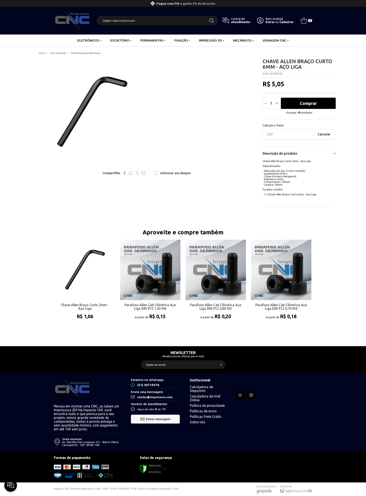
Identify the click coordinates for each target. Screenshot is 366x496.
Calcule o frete (273, 125)
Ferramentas (58, 52)
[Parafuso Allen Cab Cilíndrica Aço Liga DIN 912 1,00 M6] (150, 284)
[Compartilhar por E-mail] (143, 173)
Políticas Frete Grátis (206, 416)
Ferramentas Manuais (85, 52)
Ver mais (85, 304)
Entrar (270, 22)
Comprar (308, 103)
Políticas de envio (203, 411)
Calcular (323, 134)
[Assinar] (221, 364)
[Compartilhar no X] (137, 173)
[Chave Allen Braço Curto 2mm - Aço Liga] (85, 284)
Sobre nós (197, 422)
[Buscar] (211, 20)
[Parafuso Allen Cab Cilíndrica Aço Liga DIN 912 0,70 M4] (281, 284)
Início (42, 52)
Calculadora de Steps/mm (201, 389)
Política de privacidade (207, 405)
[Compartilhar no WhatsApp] (131, 173)
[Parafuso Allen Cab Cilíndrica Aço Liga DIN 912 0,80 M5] (216, 284)
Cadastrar (286, 22)
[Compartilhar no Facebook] (124, 173)
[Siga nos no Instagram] (251, 395)
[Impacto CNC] (73, 20)
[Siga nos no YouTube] (240, 395)
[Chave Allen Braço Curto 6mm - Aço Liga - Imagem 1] (92, 112)
